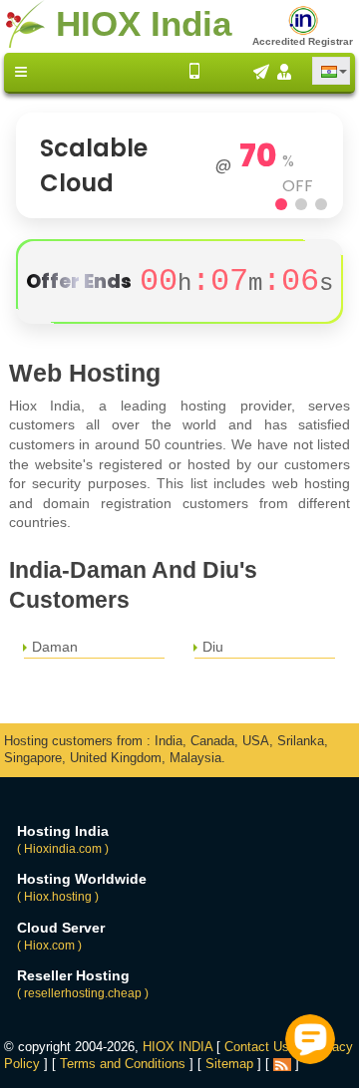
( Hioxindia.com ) (63, 849)
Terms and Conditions (122, 1063)
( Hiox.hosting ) (58, 897)
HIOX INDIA (177, 1046)
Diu (212, 647)
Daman (55, 647)
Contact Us (256, 1046)
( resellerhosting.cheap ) (83, 993)
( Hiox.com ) (49, 945)
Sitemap (229, 1063)
